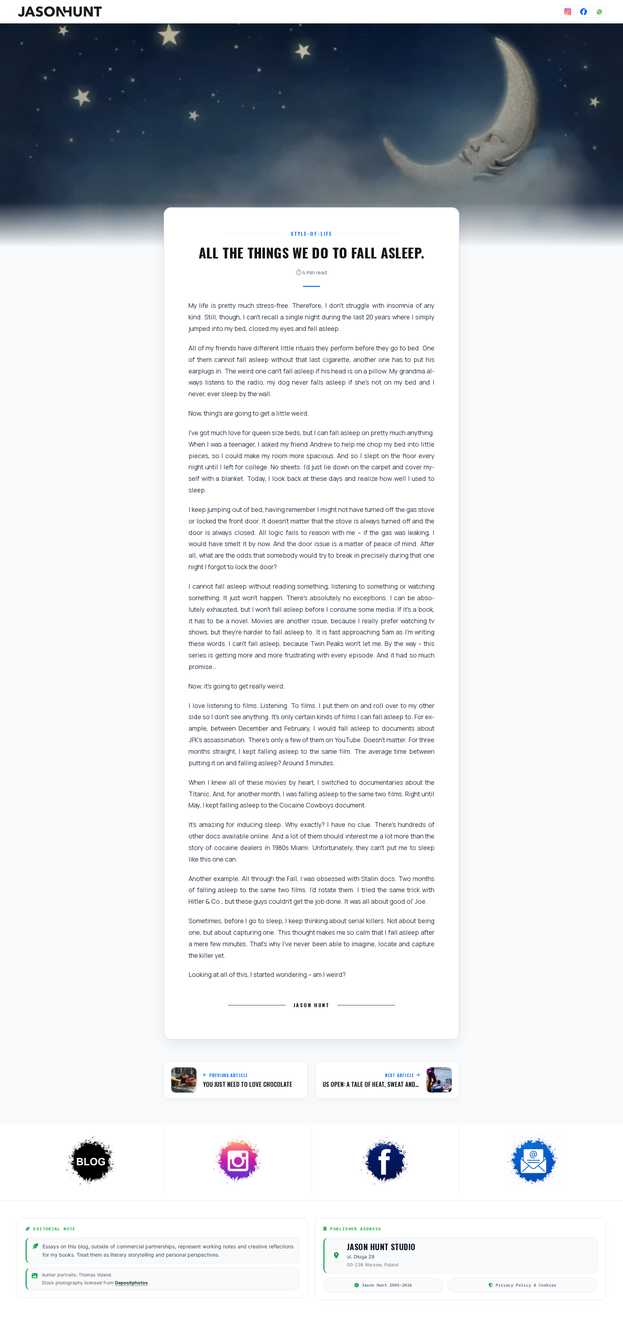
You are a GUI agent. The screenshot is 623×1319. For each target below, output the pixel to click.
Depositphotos (131, 1282)
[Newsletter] (532, 1160)
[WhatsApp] (599, 11)
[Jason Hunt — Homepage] (59, 11)
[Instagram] (567, 11)
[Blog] (90, 1160)
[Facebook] (583, 11)
